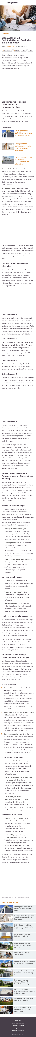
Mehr (31, 50)
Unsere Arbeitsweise (18, 1023)
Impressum (18, 1028)
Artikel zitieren (8, 50)
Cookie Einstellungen (18, 1025)
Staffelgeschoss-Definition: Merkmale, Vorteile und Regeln (23, 133)
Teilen (24, 50)
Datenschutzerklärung (18, 1030)
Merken (17, 50)
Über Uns (18, 1020)
